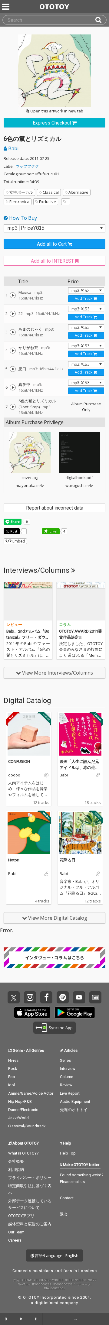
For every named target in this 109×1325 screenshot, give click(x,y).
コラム (65, 624)
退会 (64, 1214)
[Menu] (6, 6)
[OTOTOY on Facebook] (46, 997)
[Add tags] (65, 201)
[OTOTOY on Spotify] (63, 997)
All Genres (35, 1050)
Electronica (19, 201)
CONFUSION (19, 761)
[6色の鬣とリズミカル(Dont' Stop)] (12, 406)
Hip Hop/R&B (20, 1101)
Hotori (13, 860)
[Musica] (12, 295)
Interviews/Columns (37, 570)
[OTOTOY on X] (14, 997)
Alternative (78, 192)
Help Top (68, 1153)
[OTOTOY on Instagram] (30, 997)
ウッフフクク (27, 166)
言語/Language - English (56, 1255)
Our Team (16, 1232)
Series (65, 1060)
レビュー (14, 624)
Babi (12, 148)
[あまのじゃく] (12, 332)
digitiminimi (46, 1303)
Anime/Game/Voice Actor (30, 1093)
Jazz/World (18, 1118)
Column (66, 1076)
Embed (18, 541)
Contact (67, 1198)
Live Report (70, 1093)
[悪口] (12, 369)
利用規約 (16, 1169)
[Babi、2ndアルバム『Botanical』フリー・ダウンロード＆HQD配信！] (28, 601)
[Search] (100, 19)
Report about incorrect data (54, 508)
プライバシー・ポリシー (29, 1177)
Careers (14, 1240)
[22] (12, 313)
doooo (14, 775)
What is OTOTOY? (23, 1153)
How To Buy (22, 218)
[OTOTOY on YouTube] (79, 997)
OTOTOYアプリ (21, 1215)
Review (66, 1085)
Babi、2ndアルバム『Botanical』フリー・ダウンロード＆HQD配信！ (27, 637)
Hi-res (13, 1060)
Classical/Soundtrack (27, 1126)
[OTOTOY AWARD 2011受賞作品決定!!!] (81, 601)
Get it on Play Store (74, 1012)
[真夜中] (12, 387)
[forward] (36, 1319)
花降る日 (67, 860)
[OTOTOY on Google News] (95, 997)
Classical (51, 192)
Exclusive (47, 201)
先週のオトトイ (74, 1109)
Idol (11, 1085)
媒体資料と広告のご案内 (29, 1224)
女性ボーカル (21, 192)
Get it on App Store (32, 1012)
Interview (67, 1068)
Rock (12, 1068)
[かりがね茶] (12, 350)
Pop (11, 1076)
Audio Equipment (75, 1101)
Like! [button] (53, 531)
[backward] (6, 1319)
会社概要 (16, 1161)
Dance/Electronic (23, 1109)
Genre (18, 1050)
